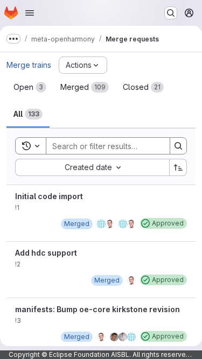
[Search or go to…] (170, 12)
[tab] (29, 87)
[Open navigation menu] (29, 13)
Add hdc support (46, 252)
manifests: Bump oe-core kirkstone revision (97, 309)
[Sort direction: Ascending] (178, 167)
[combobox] (92, 167)
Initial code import (49, 196)
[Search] (178, 145)
